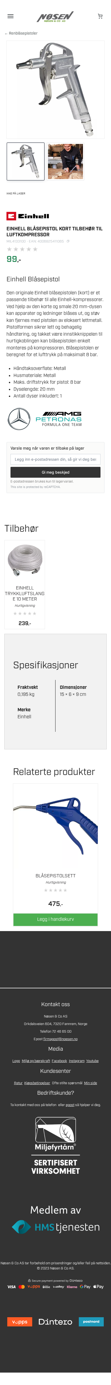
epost (70, 1105)
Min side (90, 1083)
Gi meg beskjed (56, 472)
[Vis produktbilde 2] (65, 161)
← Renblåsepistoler (21, 33)
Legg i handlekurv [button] (55, 919)
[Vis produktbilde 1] (25, 161)
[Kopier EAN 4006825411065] (67, 241)
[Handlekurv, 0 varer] (100, 16)
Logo (16, 1061)
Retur (18, 1083)
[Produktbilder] (55, 162)
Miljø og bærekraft (36, 1061)
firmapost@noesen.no (60, 1039)
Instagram (77, 1061)
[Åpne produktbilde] (55, 90)
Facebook (59, 1061)
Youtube (92, 1061)
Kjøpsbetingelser (37, 1083)
